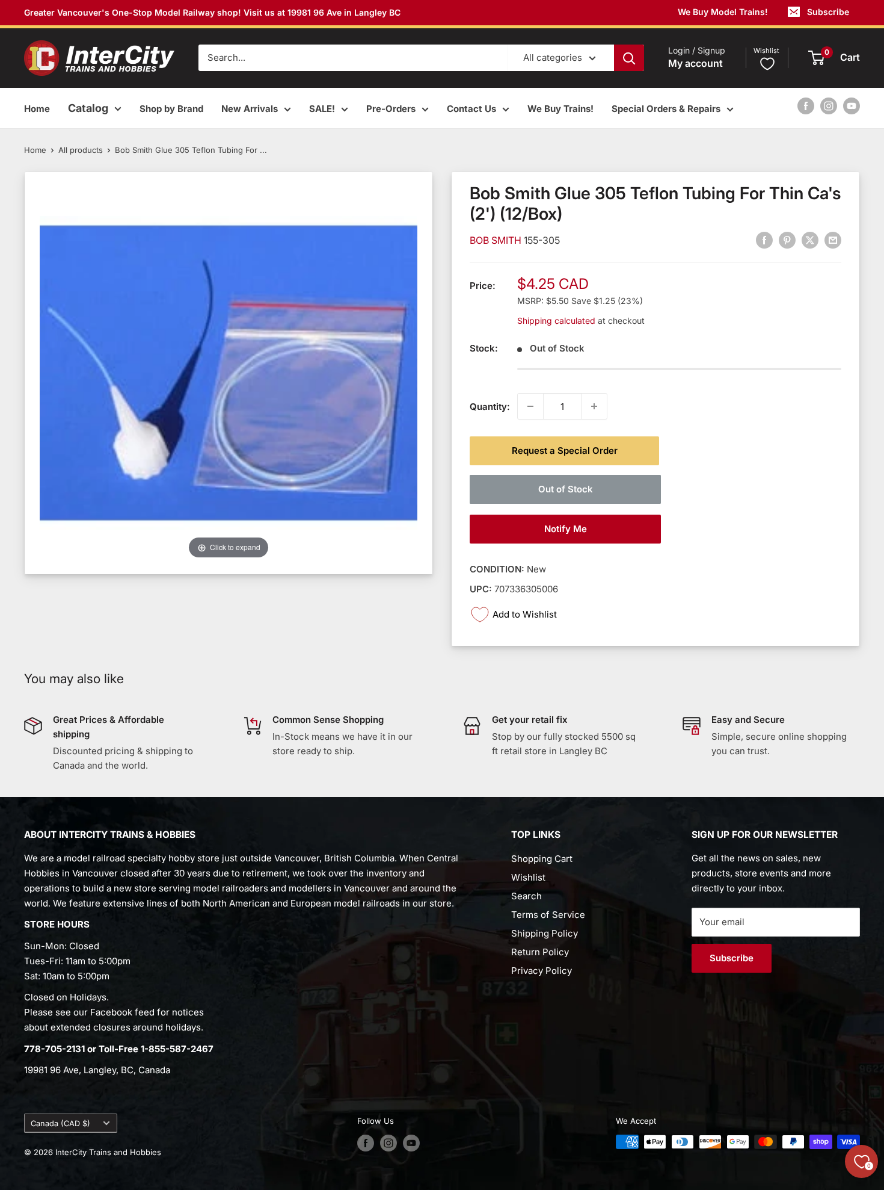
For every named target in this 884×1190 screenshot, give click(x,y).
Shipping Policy (544, 933)
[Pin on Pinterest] (787, 240)
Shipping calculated (556, 320)
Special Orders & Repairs (666, 108)
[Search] (629, 58)
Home (37, 108)
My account (695, 64)
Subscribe (828, 12)
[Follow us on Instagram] (828, 105)
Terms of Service (548, 914)
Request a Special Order (565, 450)
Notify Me (565, 529)
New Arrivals (249, 108)
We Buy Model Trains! (723, 12)
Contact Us (471, 108)
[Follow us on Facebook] (805, 105)
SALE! (322, 108)
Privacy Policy (541, 970)
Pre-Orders (391, 108)
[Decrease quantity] (530, 406)
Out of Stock (565, 489)
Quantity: (490, 406)
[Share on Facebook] (764, 240)
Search (526, 896)
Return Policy (540, 952)
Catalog (88, 108)
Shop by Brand (171, 108)
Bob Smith (497, 240)
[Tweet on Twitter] (810, 240)
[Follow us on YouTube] (851, 105)
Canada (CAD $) (60, 1123)
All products (80, 150)
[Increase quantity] (594, 406)
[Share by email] (832, 240)
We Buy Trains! (560, 108)
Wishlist (528, 877)
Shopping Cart (541, 858)
